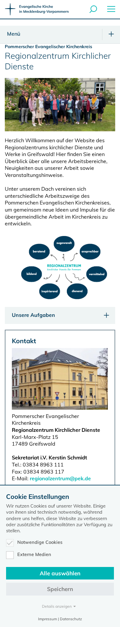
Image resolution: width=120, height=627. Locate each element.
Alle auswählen (60, 573)
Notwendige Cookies (39, 542)
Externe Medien (34, 554)
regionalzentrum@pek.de (60, 478)
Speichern (60, 589)
